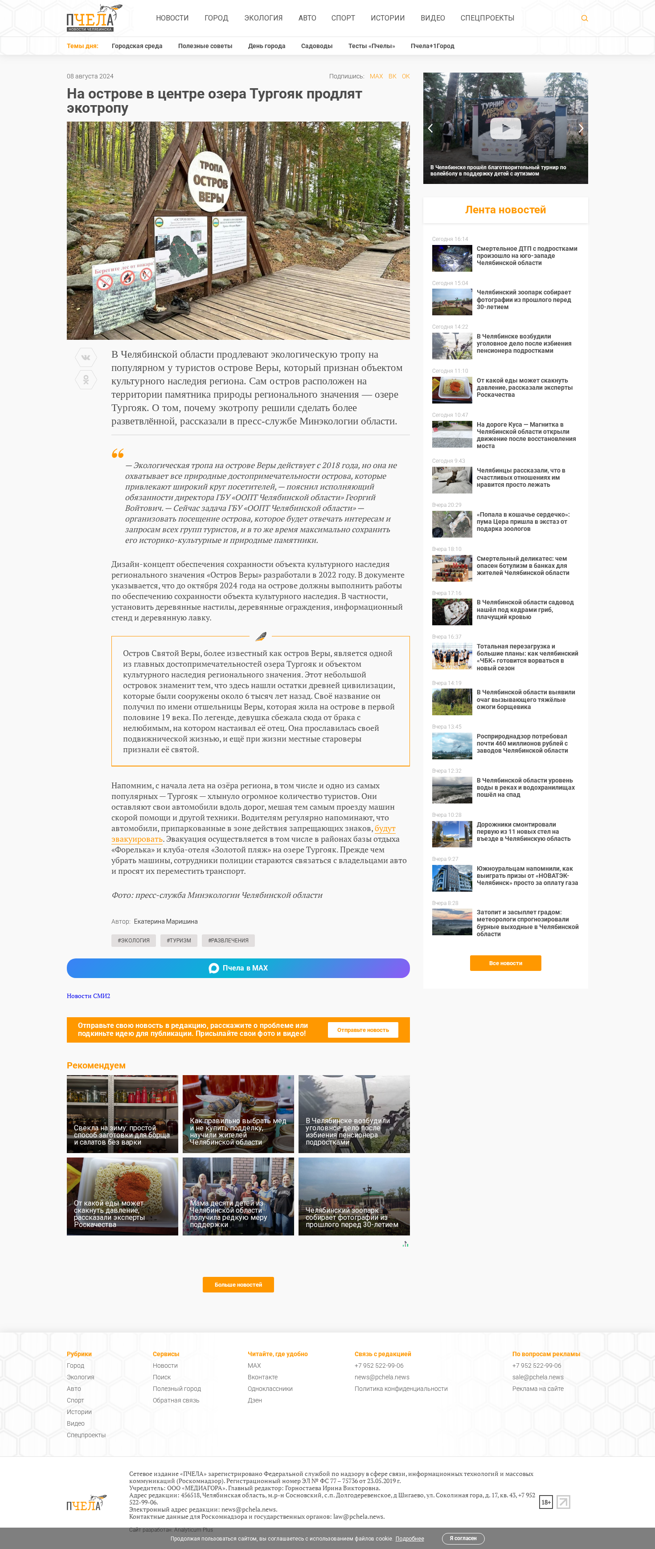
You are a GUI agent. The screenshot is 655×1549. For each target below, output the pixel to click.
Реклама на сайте (538, 1388)
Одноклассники (270, 1388)
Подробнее (410, 1539)
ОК (406, 76)
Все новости (505, 963)
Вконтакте (263, 1377)
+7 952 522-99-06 (379, 1365)
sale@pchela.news (538, 1377)
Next (581, 128)
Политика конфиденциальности (401, 1388)
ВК (393, 76)
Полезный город (177, 1388)
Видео (433, 18)
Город (217, 18)
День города (267, 45)
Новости (172, 18)
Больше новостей (238, 1284)
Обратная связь (176, 1400)
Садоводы (317, 45)
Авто (307, 18)
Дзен (255, 1400)
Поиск (162, 1377)
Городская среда (137, 45)
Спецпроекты (488, 18)
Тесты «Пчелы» (371, 45)
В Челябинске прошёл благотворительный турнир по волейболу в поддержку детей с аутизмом (498, 170)
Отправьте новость (363, 1030)
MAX (376, 76)
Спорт (343, 18)
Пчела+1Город (432, 45)
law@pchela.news (358, 1516)
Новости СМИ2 (88, 995)
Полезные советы (205, 45)
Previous (430, 128)
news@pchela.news (382, 1377)
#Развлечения (228, 941)
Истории (388, 18)
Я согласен (463, 1538)
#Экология (134, 941)
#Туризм (179, 941)
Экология (263, 18)
